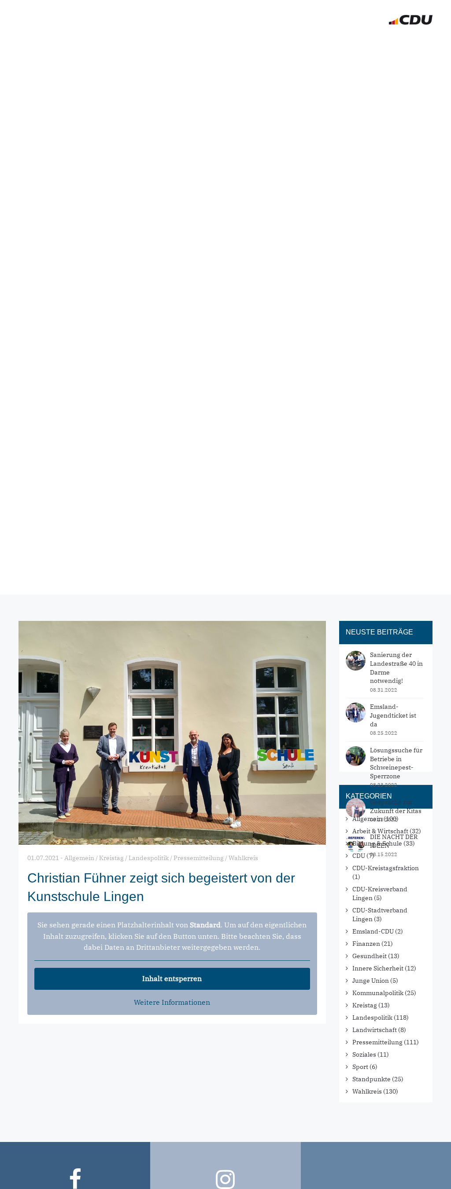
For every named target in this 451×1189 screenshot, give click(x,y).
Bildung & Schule (377, 843)
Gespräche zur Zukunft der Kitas (395, 806)
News (182, 19)
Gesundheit (369, 956)
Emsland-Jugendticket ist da (393, 715)
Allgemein (367, 819)
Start (148, 19)
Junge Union (370, 981)
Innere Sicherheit (377, 968)
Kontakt (361, 19)
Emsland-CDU (373, 931)
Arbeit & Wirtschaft (380, 831)
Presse (318, 19)
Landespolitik (372, 1017)
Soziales (364, 1054)
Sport (360, 1067)
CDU (358, 856)
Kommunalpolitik (377, 993)
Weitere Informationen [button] (172, 1002)
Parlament (271, 19)
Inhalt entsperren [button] (172, 978)
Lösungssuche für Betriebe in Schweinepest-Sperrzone (396, 763)
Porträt (221, 19)
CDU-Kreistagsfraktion (385, 868)
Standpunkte (371, 1079)
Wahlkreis (367, 1091)
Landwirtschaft (374, 1030)
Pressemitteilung (377, 1042)
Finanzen (366, 944)
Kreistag (364, 1005)
